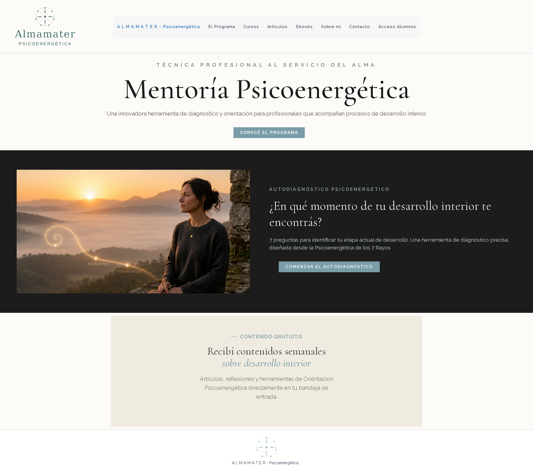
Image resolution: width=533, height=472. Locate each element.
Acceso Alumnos (397, 26)
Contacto (359, 26)
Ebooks (304, 26)
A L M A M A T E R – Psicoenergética (158, 26)
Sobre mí (331, 26)
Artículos (277, 26)
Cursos (251, 26)
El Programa (221, 26)
